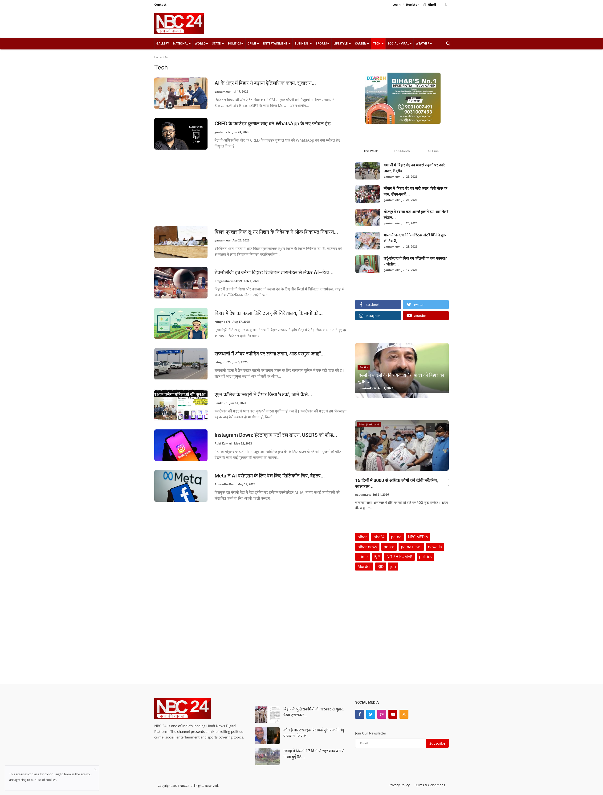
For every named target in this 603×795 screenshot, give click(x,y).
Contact (160, 4)
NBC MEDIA (418, 536)
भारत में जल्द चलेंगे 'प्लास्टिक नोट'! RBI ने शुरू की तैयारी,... (415, 238)
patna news (411, 546)
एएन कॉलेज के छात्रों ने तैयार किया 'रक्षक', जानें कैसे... (263, 394)
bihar (362, 536)
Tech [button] (377, 43)
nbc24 (379, 536)
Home (158, 57)
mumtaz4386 (367, 388)
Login (396, 4)
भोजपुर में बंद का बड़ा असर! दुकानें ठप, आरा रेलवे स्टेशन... (416, 214)
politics (425, 556)
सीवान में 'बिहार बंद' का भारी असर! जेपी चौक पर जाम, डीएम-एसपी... (415, 191)
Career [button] (361, 43)
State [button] (216, 43)
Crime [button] (252, 43)
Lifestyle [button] (341, 43)
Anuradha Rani (225, 484)
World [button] (200, 43)
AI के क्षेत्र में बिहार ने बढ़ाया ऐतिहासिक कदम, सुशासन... (265, 83)
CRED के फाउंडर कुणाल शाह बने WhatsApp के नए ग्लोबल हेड (272, 123)
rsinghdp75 (223, 322)
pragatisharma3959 (228, 281)
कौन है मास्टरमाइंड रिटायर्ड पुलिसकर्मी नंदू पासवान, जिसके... (313, 732)
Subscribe (437, 743)
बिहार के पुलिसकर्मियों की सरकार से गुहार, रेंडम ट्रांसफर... (313, 711)
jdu (393, 566)
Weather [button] (422, 43)
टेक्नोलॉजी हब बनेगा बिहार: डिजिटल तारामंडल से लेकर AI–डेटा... (274, 272)
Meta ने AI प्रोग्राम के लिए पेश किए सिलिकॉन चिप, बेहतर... (270, 476)
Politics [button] (234, 43)
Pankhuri (221, 403)
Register (412, 4)
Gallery (162, 43)
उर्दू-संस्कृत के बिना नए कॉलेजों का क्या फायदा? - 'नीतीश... (415, 261)
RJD (381, 566)
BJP (377, 556)
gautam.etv (223, 92)
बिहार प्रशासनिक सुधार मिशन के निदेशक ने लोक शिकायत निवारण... (276, 232)
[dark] (446, 4)
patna (396, 536)
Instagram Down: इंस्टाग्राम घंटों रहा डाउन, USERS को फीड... (276, 435)
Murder (364, 566)
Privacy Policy (399, 785)
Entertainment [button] (275, 43)
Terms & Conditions (429, 785)
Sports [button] (321, 43)
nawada (435, 546)
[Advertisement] (363, 23)
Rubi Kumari (223, 443)
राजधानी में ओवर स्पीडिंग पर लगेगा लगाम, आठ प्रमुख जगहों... (270, 354)
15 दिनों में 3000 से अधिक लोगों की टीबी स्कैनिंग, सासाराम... (396, 483)
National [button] (180, 43)
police (389, 546)
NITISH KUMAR (399, 556)
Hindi (431, 4)
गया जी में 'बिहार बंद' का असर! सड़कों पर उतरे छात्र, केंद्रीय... (414, 168)
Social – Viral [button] (398, 43)
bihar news (367, 546)
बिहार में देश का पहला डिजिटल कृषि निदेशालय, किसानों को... (269, 313)
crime (363, 556)
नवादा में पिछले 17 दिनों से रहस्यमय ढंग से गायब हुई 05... (313, 753)
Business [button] (302, 43)
